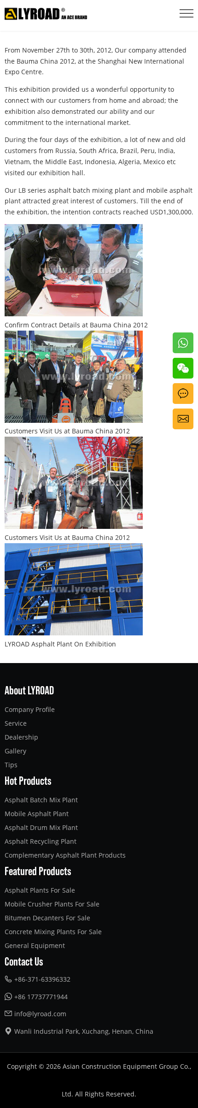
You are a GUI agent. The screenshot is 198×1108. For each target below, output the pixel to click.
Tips (11, 764)
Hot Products (28, 780)
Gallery (15, 751)
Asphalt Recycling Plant (40, 841)
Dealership (21, 737)
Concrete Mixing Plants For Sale (53, 931)
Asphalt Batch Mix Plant (41, 799)
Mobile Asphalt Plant (37, 813)
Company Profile (30, 709)
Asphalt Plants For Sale (40, 890)
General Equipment (35, 945)
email (181, 413)
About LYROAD (29, 690)
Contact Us (24, 961)
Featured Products (38, 870)
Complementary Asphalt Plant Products (65, 855)
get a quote (182, 394)
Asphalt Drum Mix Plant (41, 827)
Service (16, 723)
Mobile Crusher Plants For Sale (52, 904)
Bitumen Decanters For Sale (47, 917)
